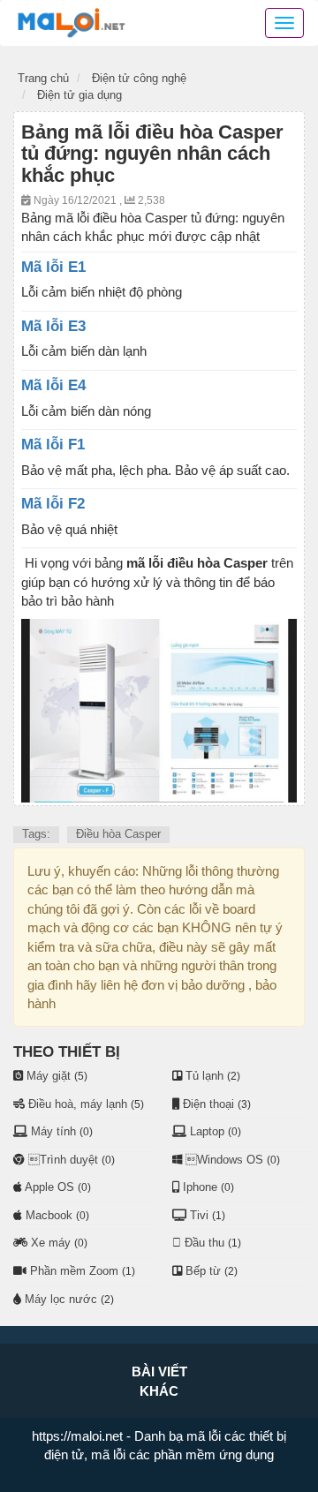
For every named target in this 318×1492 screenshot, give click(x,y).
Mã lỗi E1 (53, 267)
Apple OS (49, 1187)
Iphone (200, 1187)
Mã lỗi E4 (53, 385)
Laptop (207, 1131)
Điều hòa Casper (118, 833)
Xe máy (51, 1242)
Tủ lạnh (204, 1075)
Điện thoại (208, 1104)
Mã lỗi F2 (53, 503)
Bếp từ (203, 1270)
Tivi (199, 1215)
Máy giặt (48, 1075)
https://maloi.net (77, 1435)
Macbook (49, 1215)
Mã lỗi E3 (53, 326)
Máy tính (53, 1131)
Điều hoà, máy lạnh (77, 1104)
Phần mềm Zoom (74, 1270)
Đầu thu (204, 1242)
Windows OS (224, 1159)
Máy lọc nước (61, 1299)
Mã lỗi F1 (53, 444)
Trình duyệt (63, 1159)
